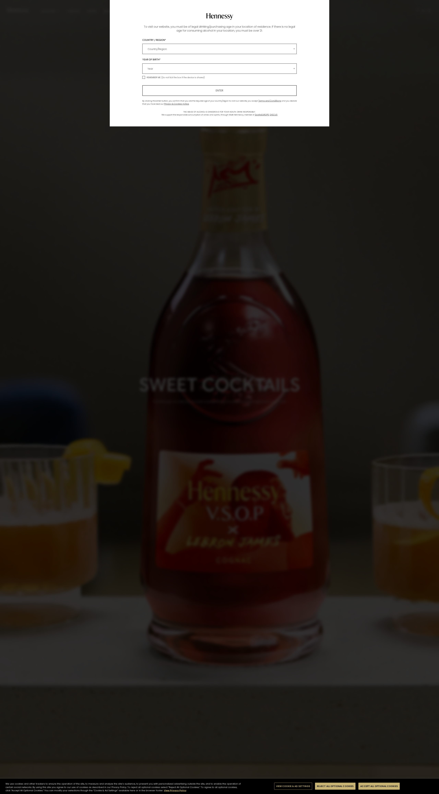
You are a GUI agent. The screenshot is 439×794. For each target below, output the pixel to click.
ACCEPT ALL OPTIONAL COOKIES (379, 786)
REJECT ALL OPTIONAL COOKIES (335, 786)
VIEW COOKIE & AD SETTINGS (293, 786)
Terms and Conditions (269, 100)
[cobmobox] (219, 49)
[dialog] (219, 397)
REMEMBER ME (154, 77)
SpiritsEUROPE (262, 114)
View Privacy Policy (175, 790)
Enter (219, 90)
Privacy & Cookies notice (176, 103)
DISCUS (273, 114)
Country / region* (154, 39)
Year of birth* (151, 59)
